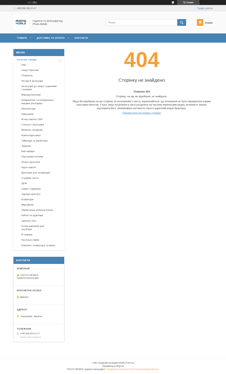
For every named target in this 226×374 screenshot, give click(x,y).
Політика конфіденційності (145, 369)
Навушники (27, 114)
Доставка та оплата (51, 38)
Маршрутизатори (31, 94)
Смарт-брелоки (30, 70)
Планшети (26, 75)
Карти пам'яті (28, 167)
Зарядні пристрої (31, 194)
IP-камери (26, 234)
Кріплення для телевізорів (35, 172)
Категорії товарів (27, 59)
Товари (22, 38)
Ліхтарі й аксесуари (32, 81)
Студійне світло (30, 178)
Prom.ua (130, 363)
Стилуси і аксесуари (32, 124)
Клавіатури (27, 199)
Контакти (81, 38)
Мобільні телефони (32, 130)
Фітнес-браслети (30, 162)
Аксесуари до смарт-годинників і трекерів (39, 88)
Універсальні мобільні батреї (37, 210)
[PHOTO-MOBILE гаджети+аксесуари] (20, 28)
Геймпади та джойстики (34, 140)
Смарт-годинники (31, 188)
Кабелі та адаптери (32, 215)
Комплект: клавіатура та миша (38, 245)
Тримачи (26, 146)
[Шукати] (181, 22)
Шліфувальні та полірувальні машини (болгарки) (37, 102)
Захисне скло (28, 220)
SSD (23, 64)
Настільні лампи (30, 240)
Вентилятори (28, 108)
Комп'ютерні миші (31, 135)
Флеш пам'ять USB (31, 119)
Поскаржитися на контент (117, 369)
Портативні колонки (32, 156)
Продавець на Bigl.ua (113, 366)
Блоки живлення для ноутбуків (32, 228)
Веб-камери (27, 151)
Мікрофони (27, 204)
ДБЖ (24, 183)
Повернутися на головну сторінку (141, 113)
